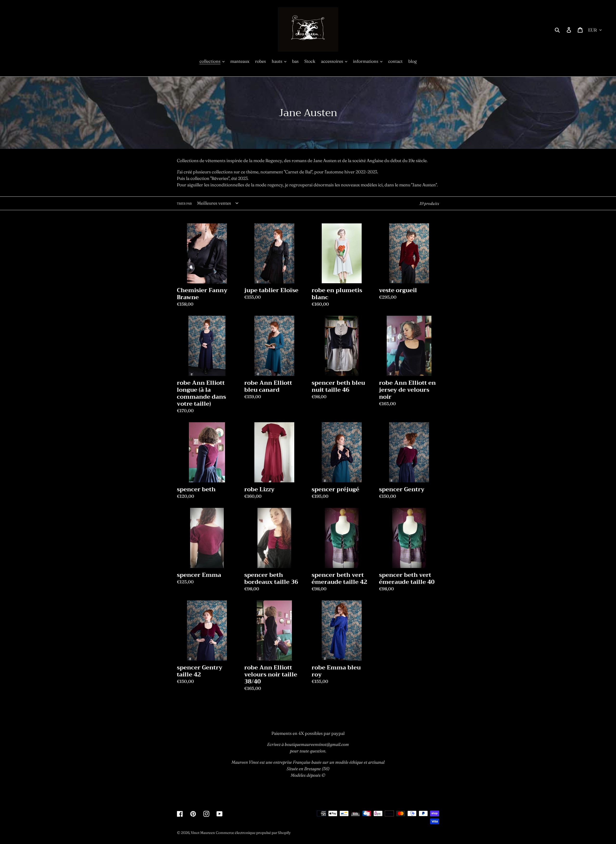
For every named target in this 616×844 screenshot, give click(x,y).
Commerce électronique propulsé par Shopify (253, 832)
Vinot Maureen (203, 832)
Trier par (184, 203)
